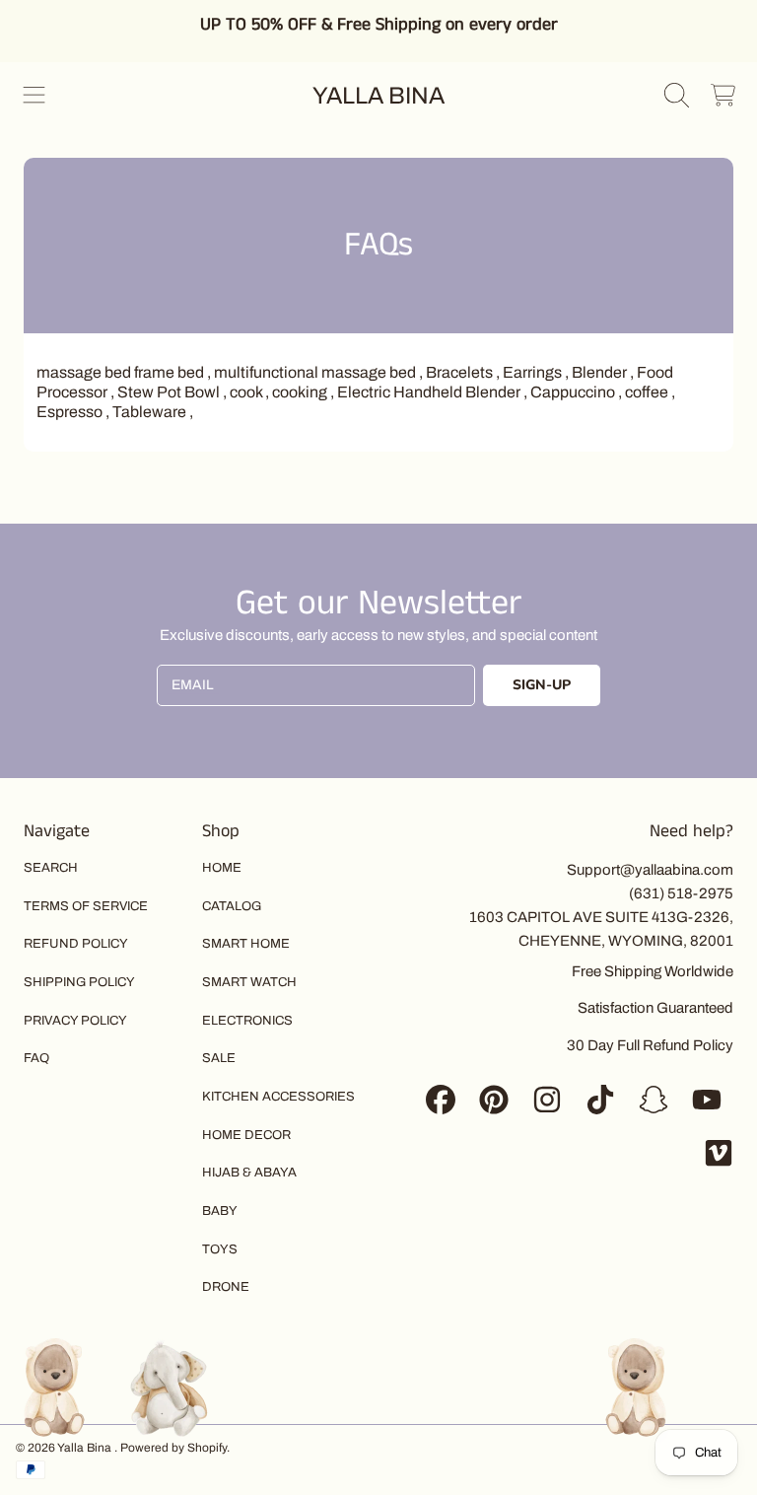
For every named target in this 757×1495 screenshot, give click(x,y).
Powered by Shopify (173, 1448)
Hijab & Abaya (249, 1172)
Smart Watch (249, 982)
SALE (219, 1058)
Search (51, 868)
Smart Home (246, 944)
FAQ (36, 1058)
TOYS (220, 1249)
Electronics (247, 1021)
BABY (220, 1211)
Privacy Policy (75, 1021)
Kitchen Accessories (278, 1096)
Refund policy (76, 944)
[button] (34, 95)
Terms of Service (86, 906)
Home (221, 868)
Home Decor (246, 1135)
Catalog (231, 906)
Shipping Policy (79, 982)
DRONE (225, 1287)
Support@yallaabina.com (650, 870)
